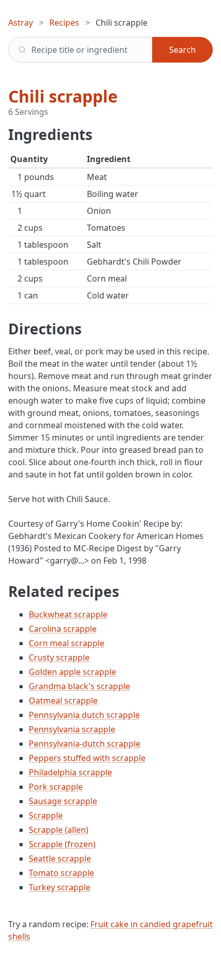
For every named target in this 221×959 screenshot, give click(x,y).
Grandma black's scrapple (79, 686)
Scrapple (46, 815)
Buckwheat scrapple (68, 614)
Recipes (64, 22)
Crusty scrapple (59, 657)
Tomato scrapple (61, 872)
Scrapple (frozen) (62, 844)
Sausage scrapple (63, 801)
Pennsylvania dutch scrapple (84, 715)
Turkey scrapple (59, 887)
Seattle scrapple (60, 858)
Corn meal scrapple (66, 643)
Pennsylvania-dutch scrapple (84, 743)
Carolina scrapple (63, 628)
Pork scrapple (56, 786)
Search (182, 49)
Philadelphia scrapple (70, 772)
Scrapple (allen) (58, 829)
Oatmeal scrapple (63, 700)
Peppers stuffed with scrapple (87, 758)
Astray (20, 22)
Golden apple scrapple (72, 671)
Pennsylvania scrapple (72, 729)
